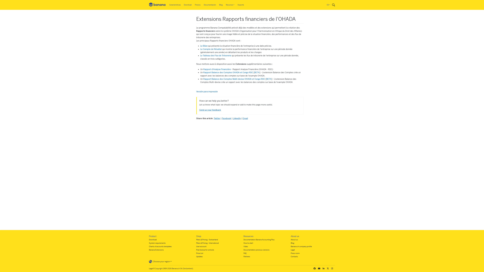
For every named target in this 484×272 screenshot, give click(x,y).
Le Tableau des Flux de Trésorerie (216, 55)
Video (246, 246)
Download (188, 5)
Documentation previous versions (256, 250)
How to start (248, 243)
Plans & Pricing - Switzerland (207, 240)
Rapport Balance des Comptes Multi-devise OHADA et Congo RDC (234, 79)
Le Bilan (204, 46)
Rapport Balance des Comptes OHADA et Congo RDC (228, 72)
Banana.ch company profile (301, 246)
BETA (257, 72)
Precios (198, 5)
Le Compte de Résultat (211, 49)
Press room (295, 253)
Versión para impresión (207, 91)
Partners (247, 257)
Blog (221, 5)
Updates (199, 257)
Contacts (294, 257)
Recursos (229, 5)
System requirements (157, 243)
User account (201, 246)
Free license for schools (205, 250)
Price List (199, 253)
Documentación (210, 5)
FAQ (245, 253)
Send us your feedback (210, 110)
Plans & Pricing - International (207, 243)
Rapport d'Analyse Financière (217, 69)
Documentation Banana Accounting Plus (259, 240)
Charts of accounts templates (160, 246)
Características (175, 5)
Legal (293, 250)
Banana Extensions (156, 250)
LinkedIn (237, 118)
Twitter (217, 118)
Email (245, 118)
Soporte (241, 5)
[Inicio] (157, 5)
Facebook (226, 118)
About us (294, 240)
